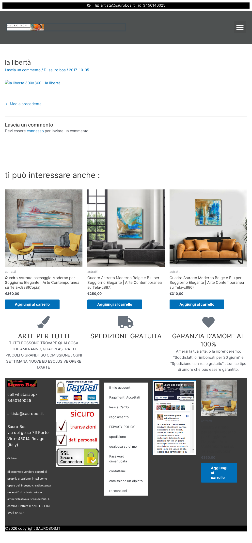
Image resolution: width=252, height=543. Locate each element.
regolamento (119, 417)
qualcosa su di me (123, 446)
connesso (35, 131)
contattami (117, 471)
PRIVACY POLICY (122, 427)
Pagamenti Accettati (124, 397)
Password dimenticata (118, 458)
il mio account (119, 387)
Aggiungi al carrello (32, 304)
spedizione (117, 437)
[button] (240, 27)
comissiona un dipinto (126, 481)
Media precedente (23, 103)
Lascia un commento (23, 70)
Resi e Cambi (119, 407)
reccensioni (118, 491)
